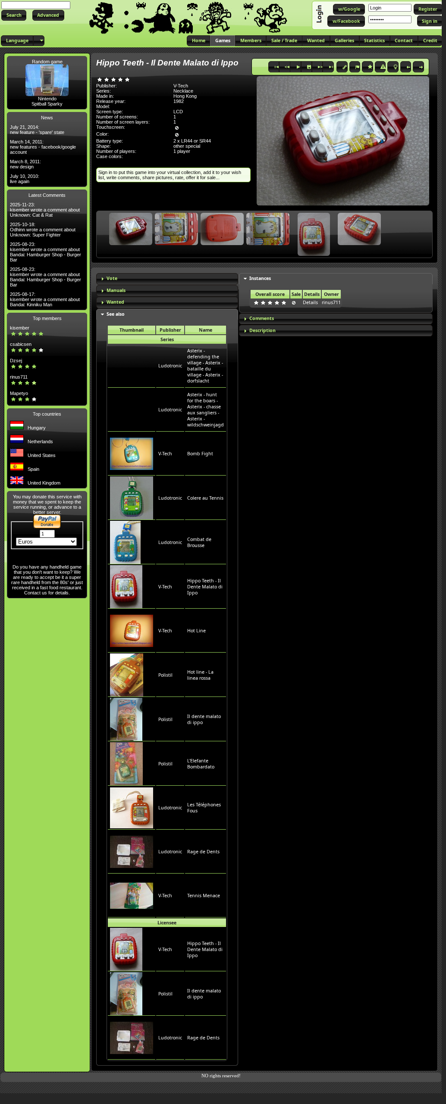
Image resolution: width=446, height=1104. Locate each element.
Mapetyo (19, 393)
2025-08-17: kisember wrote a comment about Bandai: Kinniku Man (45, 299)
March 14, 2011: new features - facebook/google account (43, 147)
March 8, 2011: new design (25, 164)
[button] (13, 15)
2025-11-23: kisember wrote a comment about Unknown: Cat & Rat (45, 210)
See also (116, 314)
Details (310, 302)
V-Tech (165, 454)
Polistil (165, 675)
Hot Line (196, 631)
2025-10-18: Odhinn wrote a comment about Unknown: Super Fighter (42, 229)
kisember (19, 327)
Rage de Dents (203, 852)
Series (167, 339)
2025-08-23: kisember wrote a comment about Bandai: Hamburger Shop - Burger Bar (45, 252)
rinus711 (19, 376)
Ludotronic (170, 366)
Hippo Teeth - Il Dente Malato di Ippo (205, 587)
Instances (260, 278)
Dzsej (16, 360)
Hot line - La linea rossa (200, 675)
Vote (112, 278)
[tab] (167, 279)
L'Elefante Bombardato (200, 764)
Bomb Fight (200, 454)
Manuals (116, 290)
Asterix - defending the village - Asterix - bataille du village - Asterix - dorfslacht (205, 366)
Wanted (115, 302)
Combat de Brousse (199, 542)
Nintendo (47, 98)
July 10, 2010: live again (24, 179)
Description (262, 330)
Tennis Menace (203, 896)
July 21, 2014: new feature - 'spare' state (37, 129)
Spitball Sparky (47, 103)
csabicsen (20, 344)
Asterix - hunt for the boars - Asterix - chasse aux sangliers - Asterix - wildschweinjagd (205, 410)
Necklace (183, 90)
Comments (261, 318)
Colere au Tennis (205, 498)
